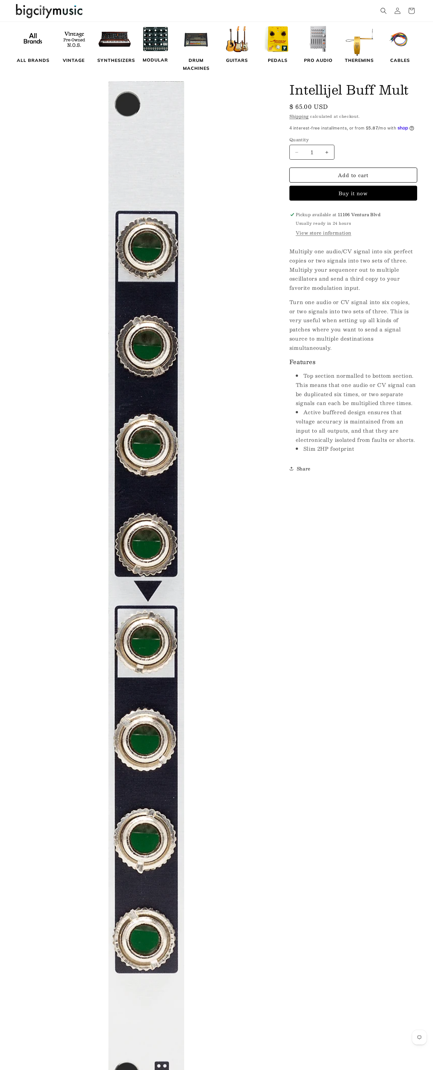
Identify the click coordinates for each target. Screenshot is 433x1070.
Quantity (299, 140)
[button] (384, 11)
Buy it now (353, 193)
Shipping (299, 116)
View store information (323, 232)
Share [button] (304, 468)
